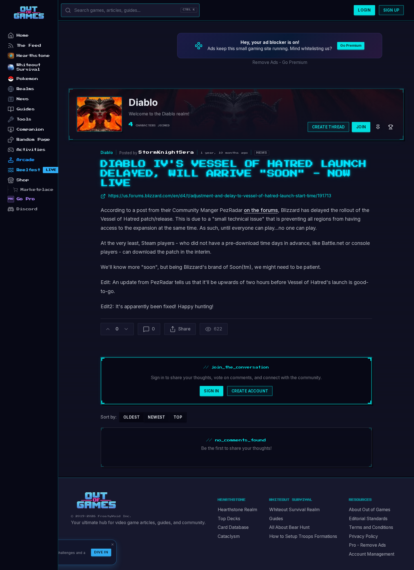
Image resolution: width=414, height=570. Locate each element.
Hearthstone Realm (237, 509)
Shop (23, 180)
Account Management (371, 554)
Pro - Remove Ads (367, 545)
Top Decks (229, 518)
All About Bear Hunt (289, 527)
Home (23, 35)
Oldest (131, 417)
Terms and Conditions (371, 527)
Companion (30, 129)
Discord (27, 209)
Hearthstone (33, 55)
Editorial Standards (368, 518)
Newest (156, 417)
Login (364, 10)
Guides (276, 518)
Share (184, 329)
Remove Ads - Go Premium (279, 62)
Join (361, 127)
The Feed (29, 45)
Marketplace (37, 189)
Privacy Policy (363, 536)
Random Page (33, 139)
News (23, 98)
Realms (25, 88)
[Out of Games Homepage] (96, 500)
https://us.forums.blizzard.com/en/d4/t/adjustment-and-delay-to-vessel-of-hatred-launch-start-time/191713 (219, 195)
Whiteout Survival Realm (294, 509)
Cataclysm (229, 536)
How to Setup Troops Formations (303, 536)
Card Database (233, 527)
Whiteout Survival (29, 67)
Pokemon (27, 78)
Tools (24, 119)
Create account (250, 391)
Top (177, 417)
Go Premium (350, 45)
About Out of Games (369, 509)
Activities (31, 149)
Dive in (101, 552)
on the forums (261, 210)
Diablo (107, 152)
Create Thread (328, 127)
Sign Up (391, 10)
